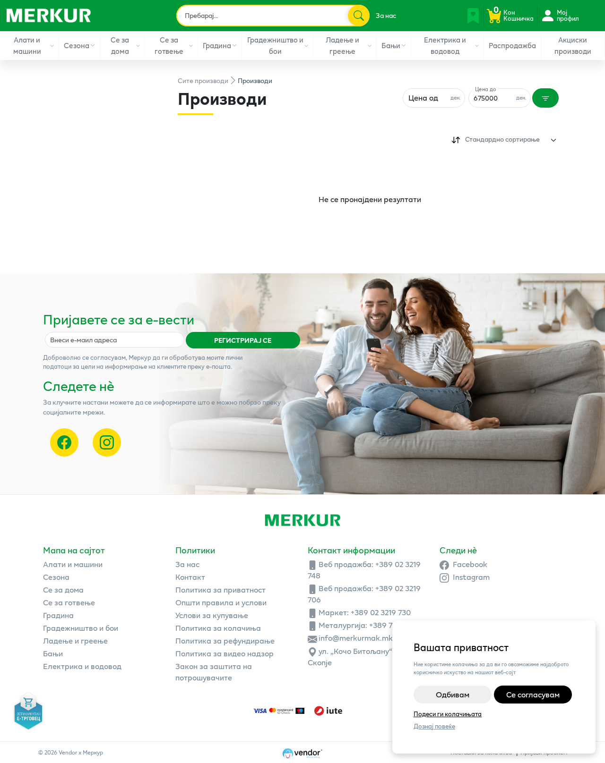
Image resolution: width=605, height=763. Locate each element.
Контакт (190, 577)
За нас (386, 15)
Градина (217, 45)
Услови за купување (211, 615)
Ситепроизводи (203, 80)
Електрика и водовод (445, 45)
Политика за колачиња (218, 628)
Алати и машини (27, 45)
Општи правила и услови (221, 602)
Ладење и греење (342, 45)
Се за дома (120, 45)
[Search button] (358, 15)
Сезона (76, 45)
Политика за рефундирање (225, 640)
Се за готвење (169, 45)
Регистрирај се (242, 340)
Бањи (390, 45)
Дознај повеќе (434, 726)
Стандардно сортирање (502, 139)
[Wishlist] (473, 15)
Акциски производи (572, 45)
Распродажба (512, 45)
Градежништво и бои (275, 45)
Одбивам (452, 694)
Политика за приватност (220, 589)
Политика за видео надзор (224, 653)
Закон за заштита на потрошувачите (213, 671)
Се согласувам (533, 694)
